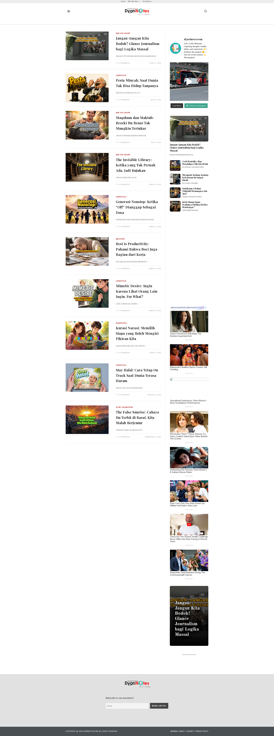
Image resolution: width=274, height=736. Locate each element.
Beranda (174, 731)
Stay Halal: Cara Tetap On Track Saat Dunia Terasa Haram (137, 375)
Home (123, 1)
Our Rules (146, 1)
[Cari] (205, 11)
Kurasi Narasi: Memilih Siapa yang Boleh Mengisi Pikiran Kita (137, 333)
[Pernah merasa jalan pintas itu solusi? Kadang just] (189, 81)
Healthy (120, 239)
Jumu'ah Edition (124, 407)
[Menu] (69, 11)
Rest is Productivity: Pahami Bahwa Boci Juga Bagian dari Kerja (136, 249)
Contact (190, 731)
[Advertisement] (189, 258)
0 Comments (124, 63)
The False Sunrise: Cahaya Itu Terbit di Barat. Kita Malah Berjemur (137, 417)
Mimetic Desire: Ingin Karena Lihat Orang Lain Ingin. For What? (136, 291)
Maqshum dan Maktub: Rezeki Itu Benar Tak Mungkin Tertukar (135, 123)
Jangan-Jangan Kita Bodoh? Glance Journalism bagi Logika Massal (137, 43)
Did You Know (123, 33)
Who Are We (132, 1)
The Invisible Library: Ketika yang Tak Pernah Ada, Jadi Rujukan (135, 165)
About (182, 731)
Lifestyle (121, 75)
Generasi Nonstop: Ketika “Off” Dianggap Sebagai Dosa (137, 207)
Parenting (121, 323)
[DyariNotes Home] (137, 11)
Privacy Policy (202, 731)
